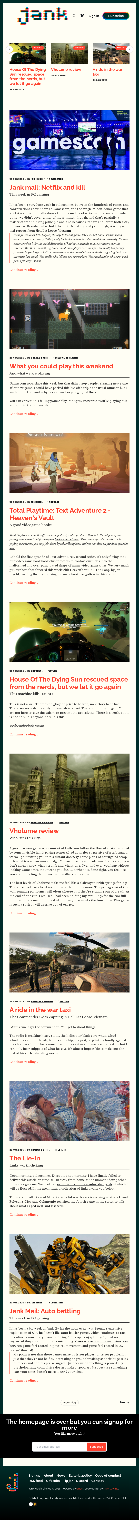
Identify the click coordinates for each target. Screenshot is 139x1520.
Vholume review (66, 69)
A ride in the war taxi (40, 1010)
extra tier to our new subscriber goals (84, 1184)
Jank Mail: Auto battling (45, 1311)
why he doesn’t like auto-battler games (60, 1332)
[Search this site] (74, 15)
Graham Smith (39, 357)
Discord (82, 1481)
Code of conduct (108, 1475)
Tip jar (68, 1481)
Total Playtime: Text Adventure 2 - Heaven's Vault (60, 514)
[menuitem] (34, 1475)
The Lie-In (60, 1149)
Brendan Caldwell (42, 822)
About (48, 1475)
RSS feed (36, 1481)
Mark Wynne (110, 1488)
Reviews (64, 822)
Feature (52, 671)
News (61, 1475)
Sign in (94, 16)
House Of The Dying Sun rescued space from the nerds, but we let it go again (27, 76)
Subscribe (116, 16)
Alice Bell (37, 502)
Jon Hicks (37, 179)
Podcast (54, 502)
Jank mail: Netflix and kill (47, 187)
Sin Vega (36, 671)
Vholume (43, 883)
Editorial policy (80, 1475)
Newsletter (56, 179)
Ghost (79, 1488)
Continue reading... (23, 269)
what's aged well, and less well (41, 1206)
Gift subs (53, 1481)
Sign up (34, 1475)
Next (123, 1402)
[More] (11, 15)
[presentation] (9, 49)
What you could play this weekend (61, 366)
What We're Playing (67, 357)
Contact (97, 1481)
